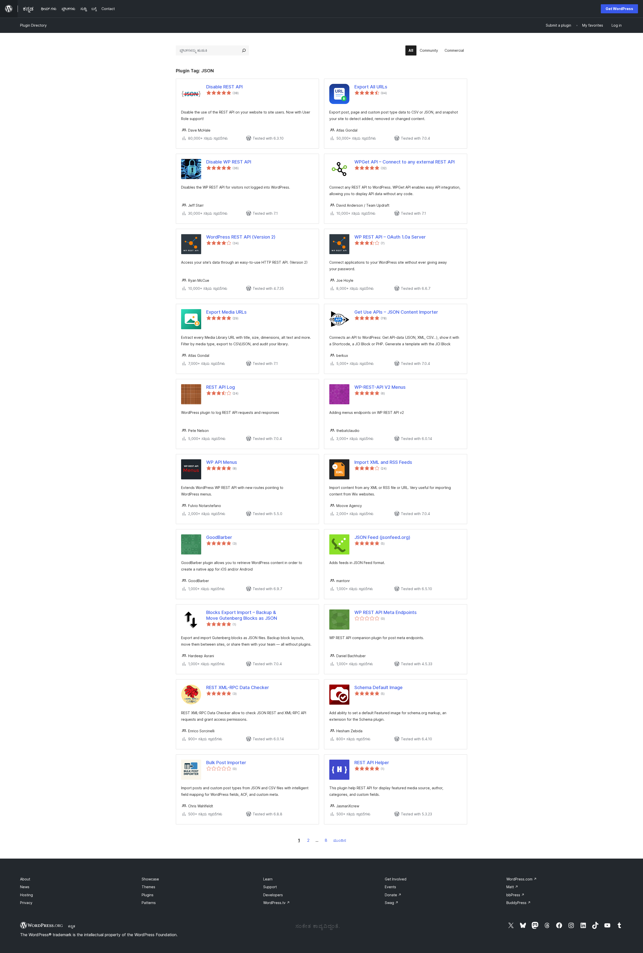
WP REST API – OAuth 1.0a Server (390, 237)
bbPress (515, 895)
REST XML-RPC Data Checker (237, 687)
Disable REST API (224, 86)
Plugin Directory (33, 25)
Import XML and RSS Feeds (383, 462)
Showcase (150, 879)
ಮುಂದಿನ (339, 840)
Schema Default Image (378, 687)
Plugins (147, 895)
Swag (391, 903)
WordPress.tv (276, 903)
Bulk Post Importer (226, 762)
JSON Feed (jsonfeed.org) (382, 537)
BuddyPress (518, 903)
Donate (393, 895)
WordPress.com (521, 879)
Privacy (26, 903)
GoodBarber (219, 537)
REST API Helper (371, 762)
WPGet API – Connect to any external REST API (404, 161)
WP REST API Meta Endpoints (385, 612)
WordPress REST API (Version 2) (241, 237)
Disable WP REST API (228, 161)
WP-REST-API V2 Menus (380, 387)
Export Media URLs (226, 312)
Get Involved (395, 879)
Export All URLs (370, 86)
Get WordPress (619, 9)
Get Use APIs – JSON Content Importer (396, 312)
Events (390, 887)
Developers (273, 895)
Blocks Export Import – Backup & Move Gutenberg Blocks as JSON (241, 615)
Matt (512, 887)
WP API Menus (221, 462)
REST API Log (220, 387)
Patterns (149, 903)
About (25, 879)
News (24, 887)
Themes (148, 887)
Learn (268, 879)
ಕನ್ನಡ (71, 926)
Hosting (26, 895)
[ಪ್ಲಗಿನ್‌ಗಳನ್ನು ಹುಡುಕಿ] (244, 50)
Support (270, 887)
